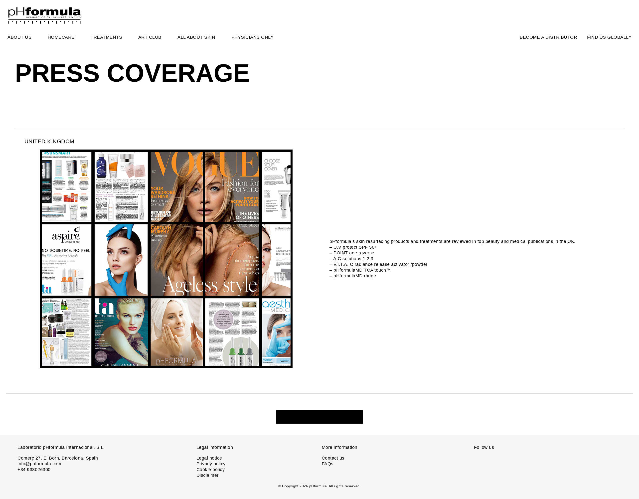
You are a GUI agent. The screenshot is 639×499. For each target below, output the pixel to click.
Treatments (106, 37)
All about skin (196, 37)
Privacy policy (211, 463)
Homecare (61, 37)
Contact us (333, 458)
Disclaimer (207, 475)
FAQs (327, 463)
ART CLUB (149, 37)
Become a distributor (548, 37)
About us (19, 37)
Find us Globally (609, 37)
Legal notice (209, 458)
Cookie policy (210, 469)
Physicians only (252, 37)
